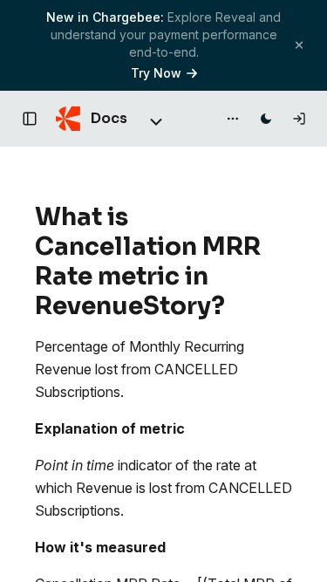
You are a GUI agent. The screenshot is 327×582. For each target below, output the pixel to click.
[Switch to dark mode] (266, 119)
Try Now (156, 72)
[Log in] (299, 119)
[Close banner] (299, 45)
